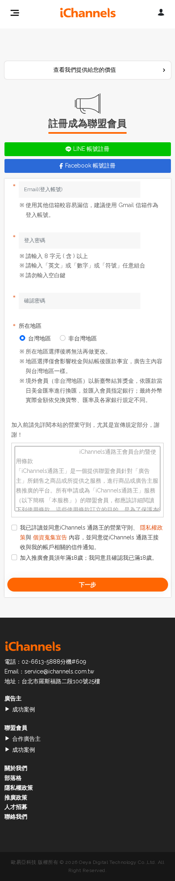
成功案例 (23, 709)
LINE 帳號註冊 (91, 149)
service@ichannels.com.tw (59, 671)
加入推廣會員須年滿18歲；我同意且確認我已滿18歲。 (89, 557)
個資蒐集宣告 (50, 537)
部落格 (13, 778)
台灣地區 (39, 338)
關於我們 (15, 768)
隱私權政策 (18, 787)
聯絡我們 (15, 816)
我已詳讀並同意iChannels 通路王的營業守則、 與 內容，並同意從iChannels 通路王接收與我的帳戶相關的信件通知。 (91, 537)
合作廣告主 (26, 738)
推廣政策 (15, 797)
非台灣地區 (82, 338)
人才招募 (15, 807)
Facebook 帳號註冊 (90, 165)
